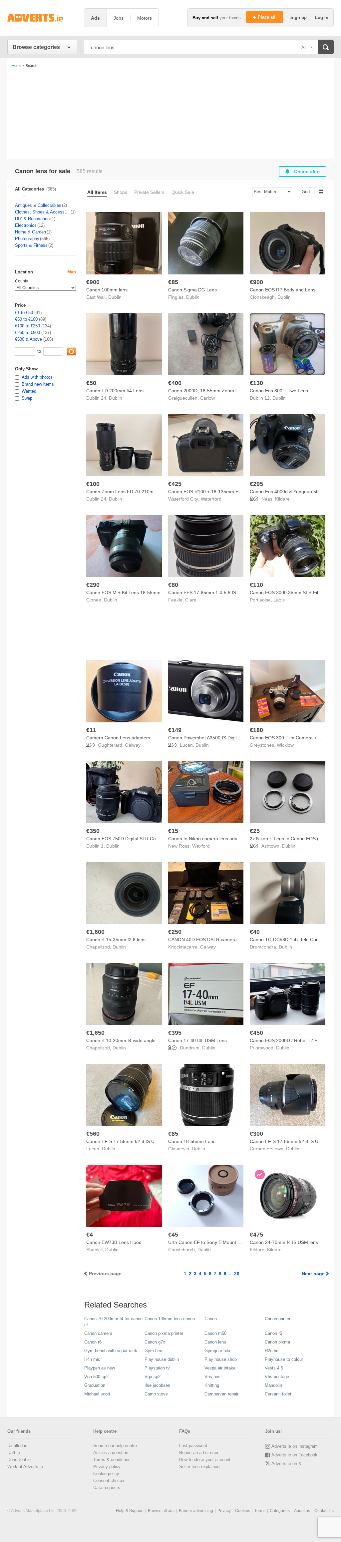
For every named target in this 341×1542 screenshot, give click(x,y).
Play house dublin (162, 1359)
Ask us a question (110, 1452)
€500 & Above (28, 339)
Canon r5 (273, 1333)
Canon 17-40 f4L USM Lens (197, 1040)
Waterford (211, 499)
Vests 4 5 (274, 1367)
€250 (174, 932)
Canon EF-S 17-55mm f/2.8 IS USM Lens (293, 1141)
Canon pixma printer (164, 1333)
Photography (27, 238)
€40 (255, 932)
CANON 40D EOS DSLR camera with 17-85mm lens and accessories (241, 939)
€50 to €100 (26, 319)
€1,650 (95, 1032)
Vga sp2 (153, 1376)
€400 (174, 383)
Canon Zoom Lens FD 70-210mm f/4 (125, 491)
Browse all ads (161, 1510)
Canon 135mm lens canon (170, 1318)
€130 (256, 383)
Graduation (94, 1385)
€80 (173, 584)
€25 (255, 831)
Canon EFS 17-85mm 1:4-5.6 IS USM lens (213, 592)
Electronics (26, 225)
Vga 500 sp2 (96, 1376)
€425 (174, 484)
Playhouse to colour (284, 1359)
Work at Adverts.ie (25, 1466)
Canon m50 (215, 1333)
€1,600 (95, 932)
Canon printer (277, 1318)
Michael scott (97, 1393)
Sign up (299, 17)
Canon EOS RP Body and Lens (282, 289)
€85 (173, 282)
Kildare (282, 499)
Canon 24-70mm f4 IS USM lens (284, 1242)
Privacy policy (107, 1466)
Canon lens (215, 1342)
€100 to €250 (27, 325)
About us (302, 1510)
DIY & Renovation (32, 218)
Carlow (207, 398)
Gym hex (153, 1350)
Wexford (201, 846)
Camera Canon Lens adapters (118, 737)
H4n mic (92, 1359)
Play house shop (220, 1359)
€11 (91, 730)
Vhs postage (277, 1376)
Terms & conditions (112, 1459)
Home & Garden (30, 231)
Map (71, 272)
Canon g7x (155, 1342)
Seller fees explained (199, 1466)
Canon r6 (93, 1342)
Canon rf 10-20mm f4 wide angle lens (126, 1040)
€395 (174, 1032)
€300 (256, 1133)
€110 (256, 584)
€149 (174, 730)
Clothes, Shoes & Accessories (42, 211)
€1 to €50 (24, 312)
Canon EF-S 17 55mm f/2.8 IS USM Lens (129, 1141)
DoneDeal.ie (19, 1459)
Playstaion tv (157, 1367)
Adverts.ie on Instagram (294, 1446)
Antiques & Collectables (38, 205)
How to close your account (204, 1459)
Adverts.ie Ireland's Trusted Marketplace (42, 18)
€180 (256, 730)
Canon (210, 1318)
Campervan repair (221, 1393)
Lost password (193, 1445)
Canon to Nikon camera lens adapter (207, 838)
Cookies (242, 1510)
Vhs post (213, 1376)
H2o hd (271, 1350)
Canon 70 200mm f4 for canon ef (113, 1321)
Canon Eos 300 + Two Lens (279, 390)
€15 (173, 831)
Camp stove (156, 1393)
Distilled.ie (17, 1445)
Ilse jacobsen (157, 1385)
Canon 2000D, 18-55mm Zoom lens (206, 390)
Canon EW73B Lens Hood (114, 1242)
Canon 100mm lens (107, 289)
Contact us (324, 1510)
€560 (93, 1133)
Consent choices (109, 1480)
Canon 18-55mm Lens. (192, 1141)
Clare (190, 599)
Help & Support (130, 1510)
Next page (313, 1273)
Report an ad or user (198, 1452)
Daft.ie (13, 1452)
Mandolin (273, 1385)
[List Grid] (309, 191)
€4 (89, 1234)
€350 (93, 831)
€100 (93, 484)
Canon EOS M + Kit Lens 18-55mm (123, 592)
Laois (279, 599)
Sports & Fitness (31, 245)
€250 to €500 (27, 332)
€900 (93, 282)
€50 (91, 383)
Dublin (115, 297)
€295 (256, 484)
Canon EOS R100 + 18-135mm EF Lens (210, 491)
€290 (93, 584)
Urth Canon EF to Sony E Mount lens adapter (216, 1242)
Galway (133, 745)
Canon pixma (277, 1342)
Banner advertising (196, 1510)
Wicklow (285, 745)
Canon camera (98, 1333)
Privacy (224, 1510)
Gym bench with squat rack (110, 1350)
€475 (256, 1234)
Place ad (267, 17)
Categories (280, 1510)
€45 (173, 1234)
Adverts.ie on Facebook (294, 1454)
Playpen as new (99, 1367)
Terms (259, 1510)
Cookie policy (106, 1473)
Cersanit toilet (278, 1393)
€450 (256, 1032)
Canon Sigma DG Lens (192, 289)
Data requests (106, 1487)
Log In (321, 17)
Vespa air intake (219, 1367)
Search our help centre (115, 1445)
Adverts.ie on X (286, 1463)
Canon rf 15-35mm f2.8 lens (116, 939)
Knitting (211, 1385)
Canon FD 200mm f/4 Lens (115, 390)
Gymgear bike (217, 1350)
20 (236, 1273)
